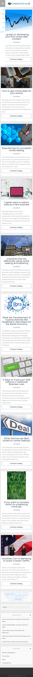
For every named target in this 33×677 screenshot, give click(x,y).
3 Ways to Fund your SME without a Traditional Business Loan (16, 381)
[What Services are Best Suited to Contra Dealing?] (16, 425)
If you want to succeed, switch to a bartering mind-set (16, 504)
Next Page (18, 599)
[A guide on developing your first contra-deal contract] (16, 21)
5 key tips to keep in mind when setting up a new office (16, 637)
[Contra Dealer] (19, 3)
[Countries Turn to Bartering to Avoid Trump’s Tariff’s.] (16, 545)
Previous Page (10, 594)
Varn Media (23, 675)
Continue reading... (16, 59)
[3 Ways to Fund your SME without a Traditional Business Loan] (16, 367)
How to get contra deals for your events (16, 92)
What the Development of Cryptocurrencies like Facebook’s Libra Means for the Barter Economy (16, 320)
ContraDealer (16, 42)
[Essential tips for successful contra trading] (16, 134)
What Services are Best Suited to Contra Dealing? (16, 439)
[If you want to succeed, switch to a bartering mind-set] (16, 485)
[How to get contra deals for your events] (16, 77)
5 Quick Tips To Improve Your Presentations (15, 641)
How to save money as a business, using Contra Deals (16, 620)
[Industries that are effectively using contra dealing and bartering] (16, 245)
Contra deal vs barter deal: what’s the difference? (13, 631)
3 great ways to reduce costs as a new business (16, 203)
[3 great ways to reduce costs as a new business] (16, 189)
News (3, 659)
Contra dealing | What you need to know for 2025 (15, 626)
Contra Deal (5, 656)
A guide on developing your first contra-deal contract (16, 36)
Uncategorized (6, 663)
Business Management (8, 652)
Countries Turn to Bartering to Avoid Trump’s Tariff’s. (16, 559)
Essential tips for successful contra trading (16, 149)
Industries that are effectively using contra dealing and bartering (16, 260)
